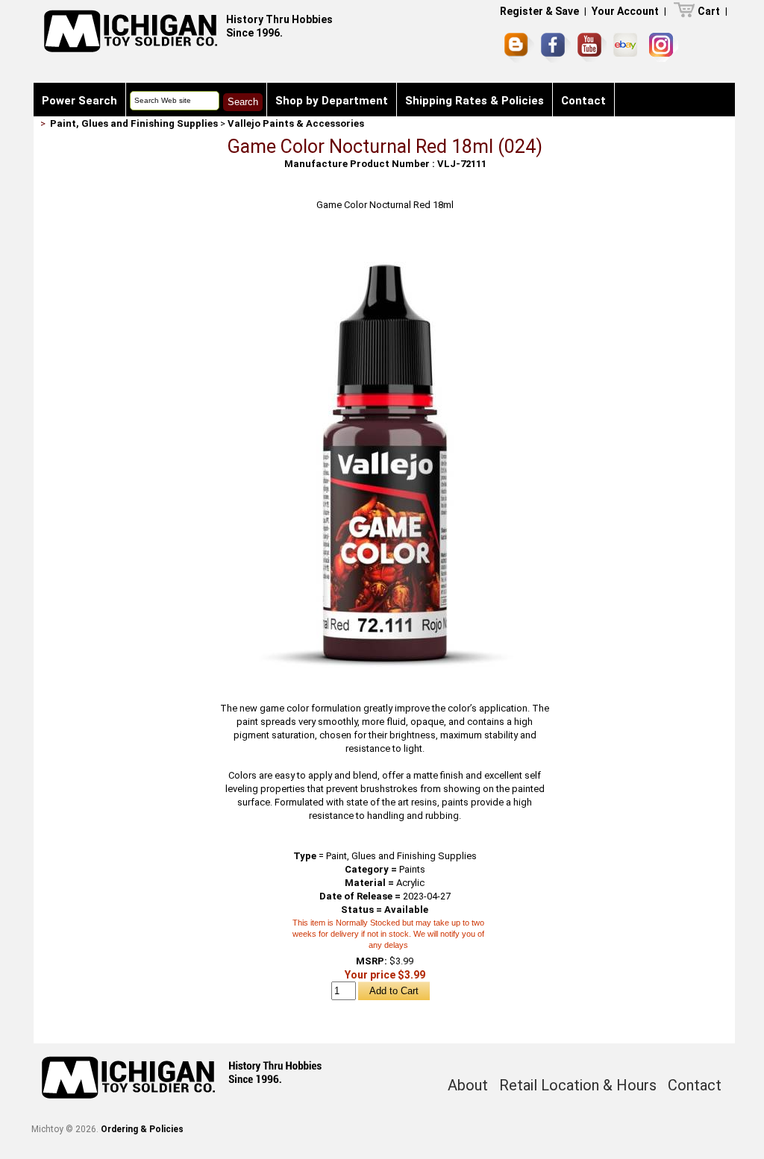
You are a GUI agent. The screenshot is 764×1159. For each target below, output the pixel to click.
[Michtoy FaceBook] (556, 48)
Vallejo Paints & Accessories (296, 123)
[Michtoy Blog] (519, 48)
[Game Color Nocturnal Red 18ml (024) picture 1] (385, 243)
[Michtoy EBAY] (627, 47)
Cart (709, 11)
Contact (583, 100)
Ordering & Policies (142, 1129)
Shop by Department (331, 100)
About (468, 1085)
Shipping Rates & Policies (474, 100)
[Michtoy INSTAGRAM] (663, 47)
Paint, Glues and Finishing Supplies (134, 123)
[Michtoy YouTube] (592, 47)
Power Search (79, 100)
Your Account (625, 11)
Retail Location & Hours (578, 1085)
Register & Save (539, 11)
